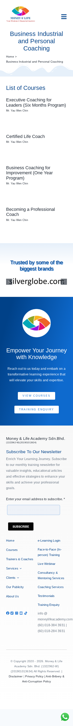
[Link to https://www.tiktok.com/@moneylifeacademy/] (25, 613)
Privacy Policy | (35, 676)
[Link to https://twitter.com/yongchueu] (11, 613)
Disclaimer (16, 676)
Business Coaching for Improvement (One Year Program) (29, 173)
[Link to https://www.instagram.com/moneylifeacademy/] (16, 613)
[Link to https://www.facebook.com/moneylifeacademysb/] (7, 613)
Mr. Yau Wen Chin (17, 110)
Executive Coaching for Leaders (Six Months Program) (36, 102)
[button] (9, 282)
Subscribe (21, 526)
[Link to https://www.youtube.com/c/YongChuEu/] (20, 613)
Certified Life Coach (25, 136)
